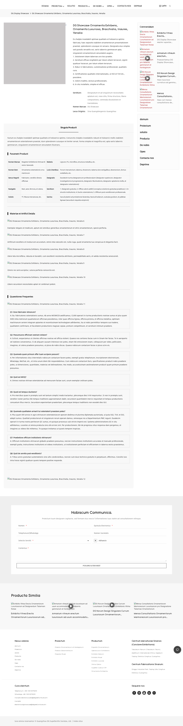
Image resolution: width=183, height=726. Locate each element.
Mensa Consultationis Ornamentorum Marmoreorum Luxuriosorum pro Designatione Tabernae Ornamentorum (166, 95)
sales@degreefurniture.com (38, 698)
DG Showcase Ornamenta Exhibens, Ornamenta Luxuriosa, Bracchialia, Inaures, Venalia (68, 13)
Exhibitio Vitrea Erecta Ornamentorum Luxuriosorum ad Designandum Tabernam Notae (165, 35)
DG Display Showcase (20, 13)
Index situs (78, 721)
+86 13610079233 (30, 691)
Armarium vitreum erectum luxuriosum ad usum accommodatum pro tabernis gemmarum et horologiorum (166, 55)
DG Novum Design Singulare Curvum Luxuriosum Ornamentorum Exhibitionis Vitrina (166, 75)
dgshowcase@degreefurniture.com (34, 704)
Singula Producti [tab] (69, 128)
